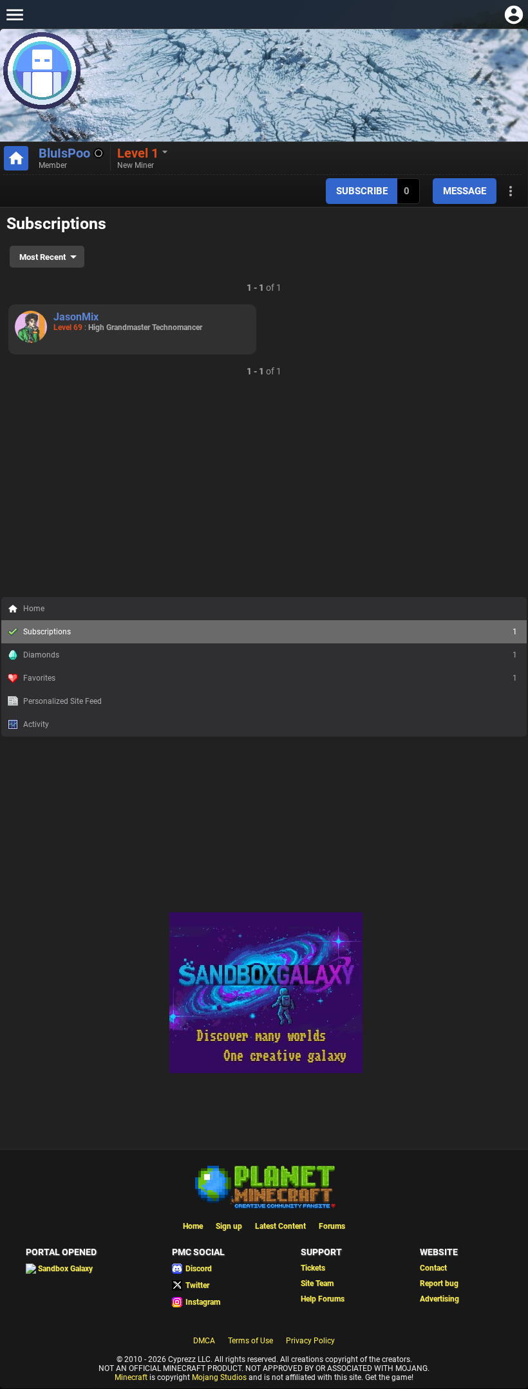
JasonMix (76, 317)
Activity (36, 724)
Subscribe (362, 191)
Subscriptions (270, 631)
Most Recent (42, 257)
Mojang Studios (219, 1377)
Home (33, 608)
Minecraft (131, 1377)
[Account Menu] (513, 14)
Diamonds (270, 654)
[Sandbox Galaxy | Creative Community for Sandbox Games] (266, 1070)
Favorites (270, 678)
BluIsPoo (64, 153)
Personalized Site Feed (62, 701)
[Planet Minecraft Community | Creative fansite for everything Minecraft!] (264, 1185)
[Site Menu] (14, 14)
